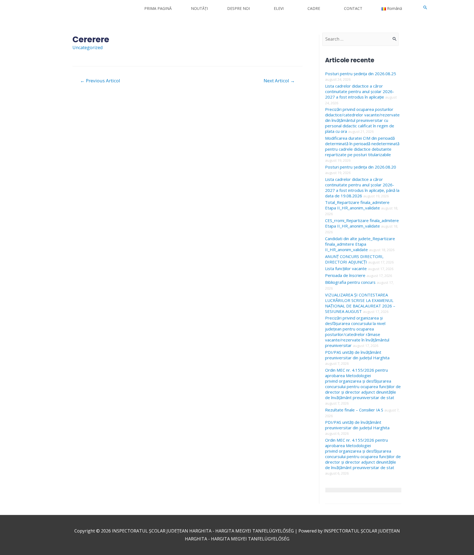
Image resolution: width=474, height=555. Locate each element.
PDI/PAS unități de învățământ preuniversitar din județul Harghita (357, 354)
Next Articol (279, 80)
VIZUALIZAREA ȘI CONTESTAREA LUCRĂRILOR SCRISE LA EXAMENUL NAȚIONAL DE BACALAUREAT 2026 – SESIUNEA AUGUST (360, 303)
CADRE (313, 8)
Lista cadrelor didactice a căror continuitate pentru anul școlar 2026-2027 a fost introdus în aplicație (359, 91)
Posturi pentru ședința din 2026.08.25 (360, 73)
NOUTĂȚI (199, 8)
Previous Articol (100, 80)
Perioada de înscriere (345, 275)
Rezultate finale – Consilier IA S (354, 410)
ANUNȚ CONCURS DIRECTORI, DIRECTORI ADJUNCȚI (354, 259)
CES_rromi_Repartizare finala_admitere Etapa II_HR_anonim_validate (362, 223)
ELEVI (279, 8)
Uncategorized (87, 47)
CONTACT (353, 8)
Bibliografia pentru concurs (350, 282)
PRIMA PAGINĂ (158, 8)
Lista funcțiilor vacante (346, 268)
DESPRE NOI (238, 8)
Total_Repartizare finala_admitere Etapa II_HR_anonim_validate (357, 205)
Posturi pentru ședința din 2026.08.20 (360, 167)
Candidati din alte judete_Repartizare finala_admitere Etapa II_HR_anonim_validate (360, 244)
